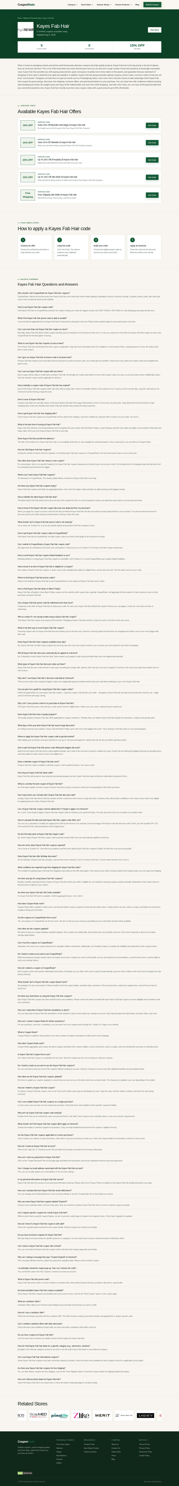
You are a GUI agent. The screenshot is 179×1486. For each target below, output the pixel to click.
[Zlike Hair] (41, 1415)
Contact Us (116, 1448)
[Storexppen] (84, 1415)
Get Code (152, 125)
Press (114, 1455)
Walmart (59, 1448)
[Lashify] (105, 1415)
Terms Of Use (144, 1444)
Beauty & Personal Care (32, 18)
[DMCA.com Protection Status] (25, 1473)
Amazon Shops (103, 5)
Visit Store (154, 30)
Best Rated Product (91, 1448)
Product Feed (89, 1444)
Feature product (90, 1452)
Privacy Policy (144, 1448)
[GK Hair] (148, 1415)
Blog (137, 5)
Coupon (26, 4)
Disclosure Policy (145, 1452)
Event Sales (86, 5)
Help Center (116, 1452)
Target (58, 1452)
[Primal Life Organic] (19, 1415)
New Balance (61, 1455)
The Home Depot (63, 1444)
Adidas (59, 1463)
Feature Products (122, 5)
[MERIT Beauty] (62, 1415)
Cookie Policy (144, 1455)
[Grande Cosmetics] (127, 1415)
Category (71, 5)
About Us (115, 1444)
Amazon (59, 1459)
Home (20, 18)
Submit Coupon (152, 5)
